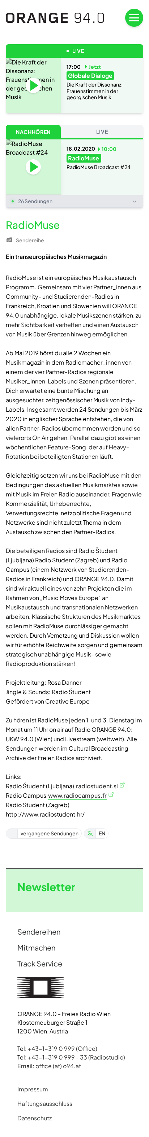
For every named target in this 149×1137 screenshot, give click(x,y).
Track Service (39, 963)
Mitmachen (36, 947)
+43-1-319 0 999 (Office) (62, 1048)
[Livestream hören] (33, 85)
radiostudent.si (97, 786)
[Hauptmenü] (134, 18)
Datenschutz (34, 1118)
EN (102, 833)
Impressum (32, 1089)
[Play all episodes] (33, 167)
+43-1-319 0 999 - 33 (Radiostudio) (76, 1057)
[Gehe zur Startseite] (55, 18)
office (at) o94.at (58, 1066)
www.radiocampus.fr (77, 795)
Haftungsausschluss (44, 1103)
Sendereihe (30, 240)
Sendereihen (38, 931)
